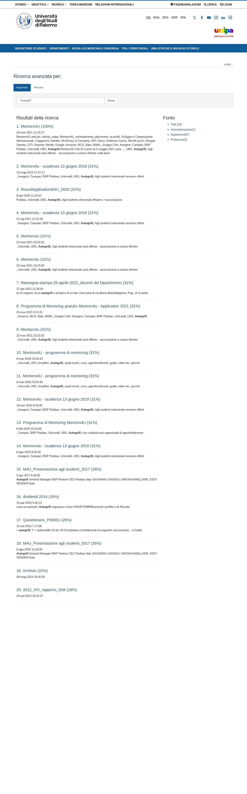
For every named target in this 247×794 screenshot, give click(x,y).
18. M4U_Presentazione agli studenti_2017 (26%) (59, 543)
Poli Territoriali (135, 48)
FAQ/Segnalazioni (187, 4)
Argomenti (22, 87)
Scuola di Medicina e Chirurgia (95, 48)
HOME (227, 64)
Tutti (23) (176, 124)
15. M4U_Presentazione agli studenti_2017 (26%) (59, 469)
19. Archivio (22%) (32, 571)
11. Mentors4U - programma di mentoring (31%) (57, 376)
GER (174, 17)
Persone (38, 87)
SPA (183, 17)
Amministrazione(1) (183, 129)
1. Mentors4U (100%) (34, 126)
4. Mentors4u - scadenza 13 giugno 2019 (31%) (57, 213)
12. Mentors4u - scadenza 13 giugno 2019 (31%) (58, 399)
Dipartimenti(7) (180, 134)
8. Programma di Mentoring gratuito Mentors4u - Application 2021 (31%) (78, 306)
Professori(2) (179, 139)
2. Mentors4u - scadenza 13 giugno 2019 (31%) (57, 166)
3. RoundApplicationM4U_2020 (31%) (48, 189)
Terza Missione (80, 4)
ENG (156, 17)
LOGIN (227, 4)
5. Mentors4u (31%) (33, 236)
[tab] (22, 87)
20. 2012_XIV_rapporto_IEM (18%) (46, 590)
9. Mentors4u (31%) (33, 329)
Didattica (39, 4)
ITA (148, 17)
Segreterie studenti (31, 48)
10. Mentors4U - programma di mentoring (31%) (57, 352)
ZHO (165, 17)
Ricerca (58, 4)
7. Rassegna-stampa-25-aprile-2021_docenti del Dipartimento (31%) (74, 283)
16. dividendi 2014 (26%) (37, 496)
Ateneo (21, 4)
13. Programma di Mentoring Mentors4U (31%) (56, 422)
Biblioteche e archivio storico (175, 48)
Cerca (211, 4)
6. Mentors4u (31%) (33, 259)
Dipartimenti (59, 48)
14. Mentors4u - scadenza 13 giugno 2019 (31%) (58, 446)
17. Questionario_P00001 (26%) (44, 520)
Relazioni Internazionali (114, 4)
